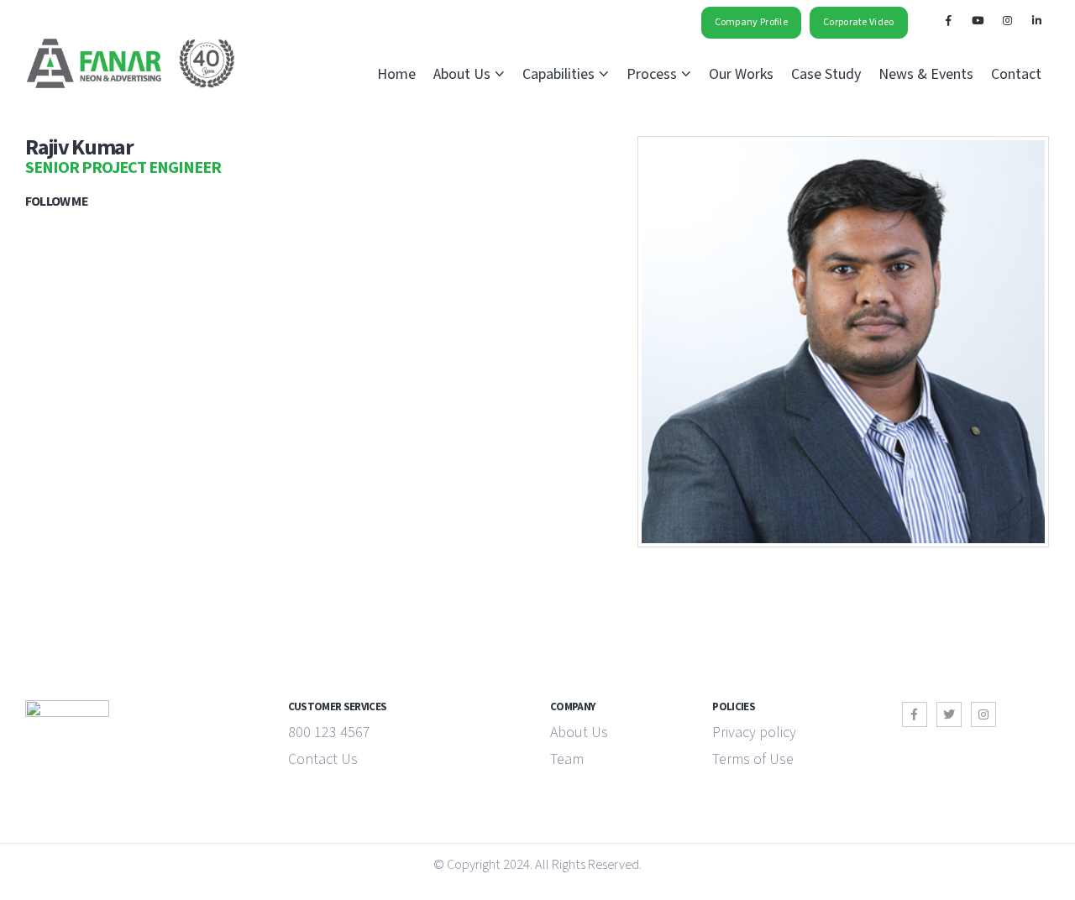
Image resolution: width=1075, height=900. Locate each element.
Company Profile (752, 22)
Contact (1016, 74)
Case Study (826, 74)
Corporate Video (858, 22)
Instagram (983, 714)
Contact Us (323, 759)
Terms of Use (753, 759)
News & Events (925, 74)
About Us (461, 74)
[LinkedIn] (1036, 20)
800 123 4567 (329, 732)
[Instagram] (1007, 20)
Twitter (949, 714)
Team (567, 759)
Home (396, 74)
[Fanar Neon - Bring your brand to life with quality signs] (130, 63)
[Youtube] (977, 20)
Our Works (741, 74)
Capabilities (558, 74)
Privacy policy (754, 732)
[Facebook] (948, 20)
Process (652, 74)
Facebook (914, 714)
